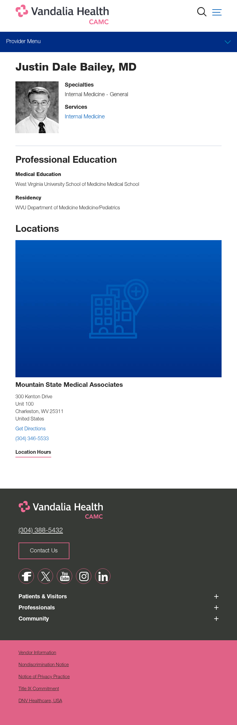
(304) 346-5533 (32, 439)
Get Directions (30, 429)
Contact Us (44, 551)
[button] (217, 12)
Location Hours (33, 452)
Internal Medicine (85, 117)
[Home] (63, 16)
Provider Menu (23, 42)
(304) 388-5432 (41, 531)
